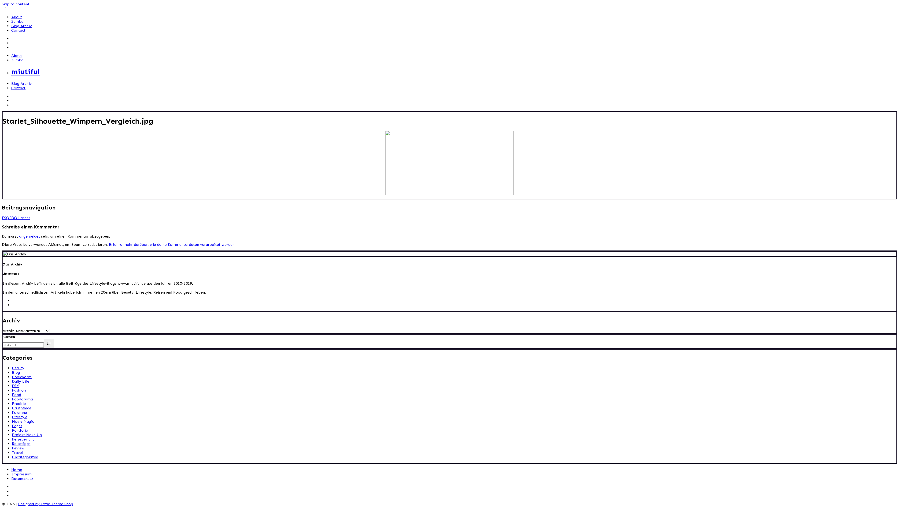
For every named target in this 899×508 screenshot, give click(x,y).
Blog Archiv (21, 26)
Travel (17, 452)
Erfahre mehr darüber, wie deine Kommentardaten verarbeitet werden (172, 244)
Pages (17, 426)
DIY (15, 386)
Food (16, 394)
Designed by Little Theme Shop (45, 504)
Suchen (9, 337)
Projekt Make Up (27, 435)
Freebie (19, 403)
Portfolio (20, 430)
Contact (18, 30)
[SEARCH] (49, 343)
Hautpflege (21, 408)
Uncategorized (25, 457)
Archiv (8, 331)
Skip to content (15, 4)
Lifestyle (19, 417)
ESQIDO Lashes (16, 218)
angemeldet (29, 236)
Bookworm (22, 377)
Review (18, 448)
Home (16, 469)
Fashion (19, 390)
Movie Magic (23, 421)
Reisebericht (23, 439)
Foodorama (22, 399)
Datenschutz (22, 478)
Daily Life (20, 381)
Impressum (21, 474)
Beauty (18, 368)
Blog (16, 372)
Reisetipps (21, 443)
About (16, 17)
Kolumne (19, 412)
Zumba (17, 21)
